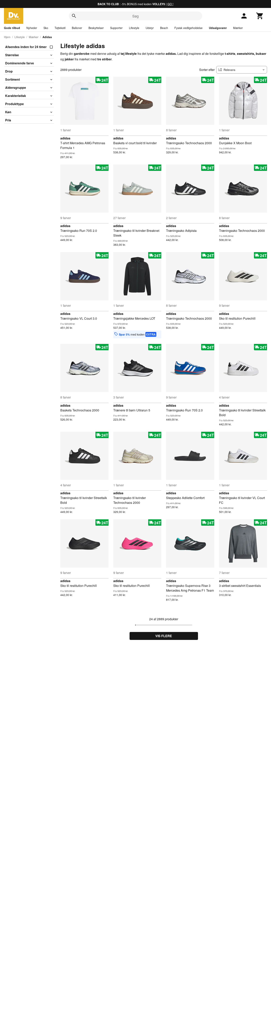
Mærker (238, 28)
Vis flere (163, 636)
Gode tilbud (12, 28)
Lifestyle (134, 28)
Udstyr (150, 28)
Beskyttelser (96, 28)
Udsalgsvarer (218, 28)
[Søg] (74, 16)
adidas (65, 138)
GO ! (170, 4)
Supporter (116, 28)
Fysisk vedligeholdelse (188, 28)
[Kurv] (260, 16)
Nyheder (31, 28)
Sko (45, 28)
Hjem (7, 37)
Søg (135, 15)
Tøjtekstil (60, 28)
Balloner (77, 28)
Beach (164, 28)
